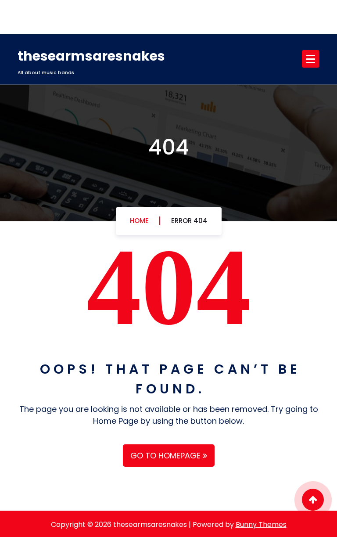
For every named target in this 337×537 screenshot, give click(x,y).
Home (139, 220)
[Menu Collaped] (310, 59)
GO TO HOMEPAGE (166, 455)
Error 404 (189, 220)
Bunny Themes (261, 524)
